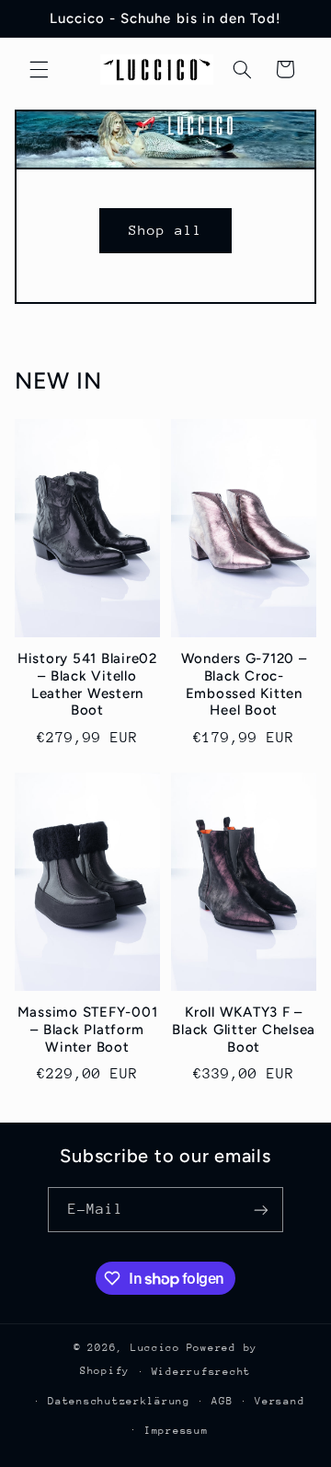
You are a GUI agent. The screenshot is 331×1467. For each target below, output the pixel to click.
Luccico (155, 1348)
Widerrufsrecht (201, 1372)
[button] (38, 69)
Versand (279, 1401)
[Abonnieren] (261, 1209)
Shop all (165, 230)
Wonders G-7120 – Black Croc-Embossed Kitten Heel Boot (244, 684)
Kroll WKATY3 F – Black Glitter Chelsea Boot (243, 1029)
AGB (222, 1401)
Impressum (176, 1431)
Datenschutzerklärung (119, 1401)
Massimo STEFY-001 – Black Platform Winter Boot (87, 1029)
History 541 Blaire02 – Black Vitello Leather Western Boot (87, 684)
